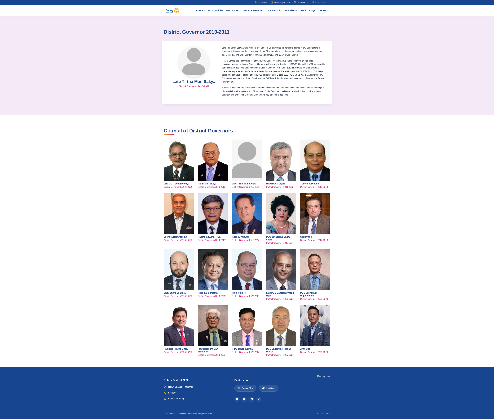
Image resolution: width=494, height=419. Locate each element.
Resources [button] (232, 10)
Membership (274, 10)
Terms (327, 413)
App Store (270, 388)
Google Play (247, 388)
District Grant (302, 2)
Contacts (324, 10)
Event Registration (282, 2)
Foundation (291, 10)
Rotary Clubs (215, 10)
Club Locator (320, 2)
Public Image (308, 10)
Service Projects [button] (253, 10)
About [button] (199, 10)
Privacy (320, 413)
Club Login (262, 2)
